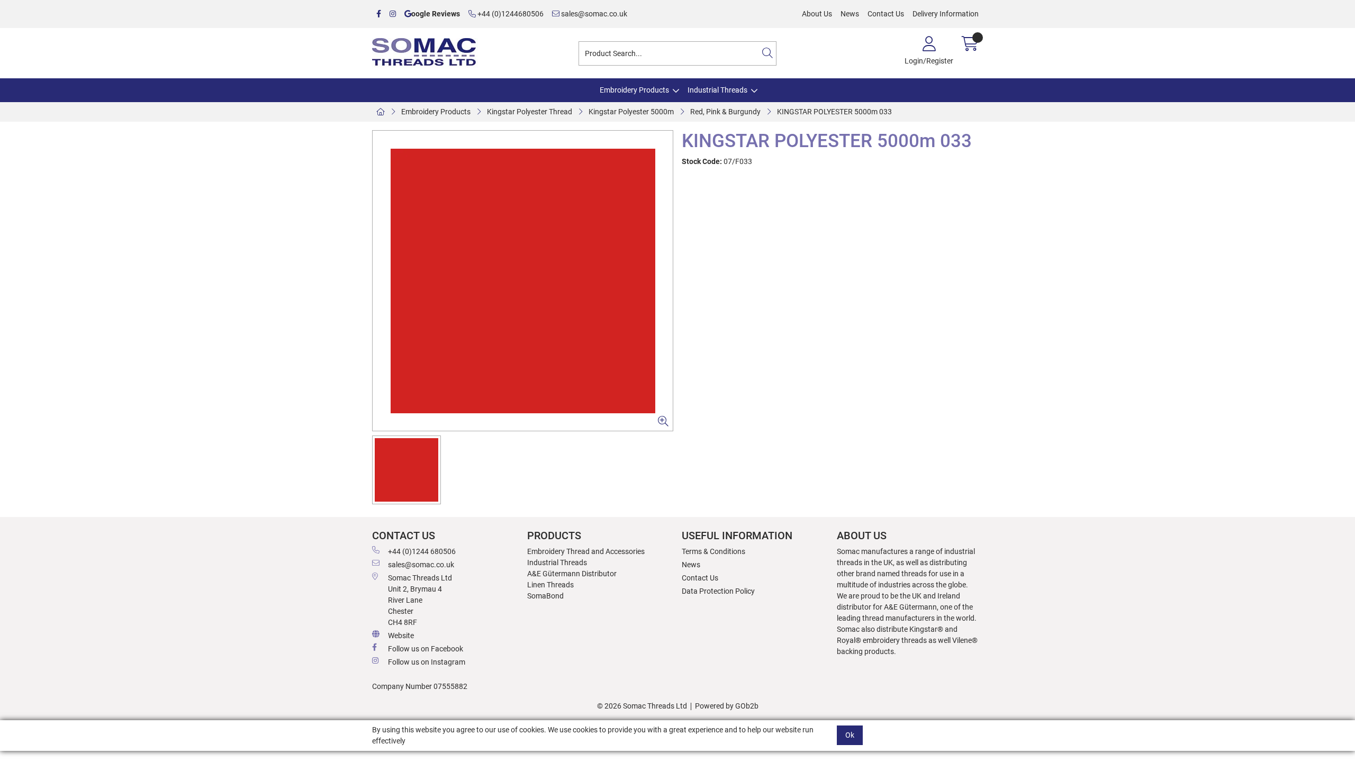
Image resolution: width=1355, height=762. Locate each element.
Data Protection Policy (718, 591)
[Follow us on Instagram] (392, 14)
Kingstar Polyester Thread (529, 111)
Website (401, 635)
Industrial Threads (717, 90)
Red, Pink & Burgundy (725, 111)
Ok (849, 735)
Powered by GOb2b (726, 706)
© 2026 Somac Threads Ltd (642, 706)
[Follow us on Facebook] (378, 14)
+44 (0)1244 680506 (422, 551)
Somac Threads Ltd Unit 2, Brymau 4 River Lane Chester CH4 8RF (420, 600)
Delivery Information (946, 14)
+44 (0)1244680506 (510, 14)
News (850, 14)
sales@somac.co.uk (593, 14)
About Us (817, 14)
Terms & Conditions (713, 551)
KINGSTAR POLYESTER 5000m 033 (834, 111)
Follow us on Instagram (426, 662)
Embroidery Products (634, 90)
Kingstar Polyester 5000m (631, 111)
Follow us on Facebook (425, 649)
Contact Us (886, 14)
